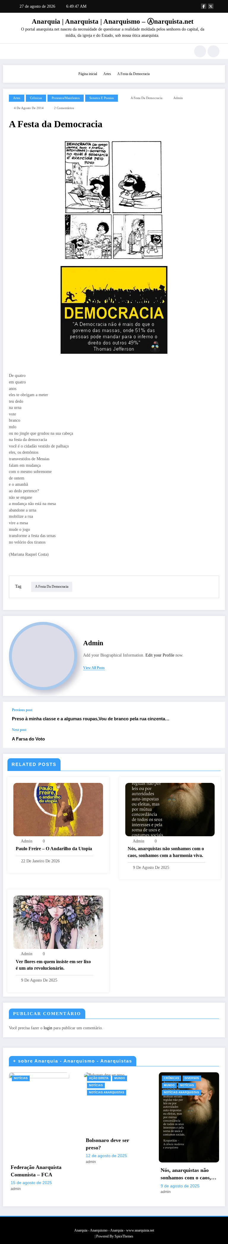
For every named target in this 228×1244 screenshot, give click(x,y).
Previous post (22, 710)
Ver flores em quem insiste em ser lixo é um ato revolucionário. (53, 965)
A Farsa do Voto (28, 738)
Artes (16, 98)
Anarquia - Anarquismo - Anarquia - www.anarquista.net (114, 1230)
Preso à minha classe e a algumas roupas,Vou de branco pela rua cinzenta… (91, 718)
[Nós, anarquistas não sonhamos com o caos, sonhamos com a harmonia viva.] (170, 809)
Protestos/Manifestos (66, 98)
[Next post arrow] (214, 737)
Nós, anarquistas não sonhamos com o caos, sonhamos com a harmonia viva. (166, 852)
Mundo (119, 1078)
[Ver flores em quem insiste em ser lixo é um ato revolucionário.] (58, 922)
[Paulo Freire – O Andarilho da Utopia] (58, 809)
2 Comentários (64, 108)
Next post (19, 730)
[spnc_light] (213, 51)
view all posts (94, 668)
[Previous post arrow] (214, 715)
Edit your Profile (159, 655)
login (48, 1028)
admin (178, 98)
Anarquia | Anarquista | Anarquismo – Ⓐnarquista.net (113, 21)
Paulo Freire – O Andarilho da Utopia (54, 848)
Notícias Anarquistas (106, 1092)
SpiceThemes (124, 1236)
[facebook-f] (203, 6)
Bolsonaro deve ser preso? (107, 1144)
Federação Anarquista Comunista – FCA (36, 1171)
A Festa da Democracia (146, 98)
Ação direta (99, 1078)
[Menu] (11, 51)
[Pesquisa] (200, 51)
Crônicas (36, 98)
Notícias (21, 1078)
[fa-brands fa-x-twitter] (210, 6)
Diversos (192, 1078)
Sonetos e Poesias (101, 98)
